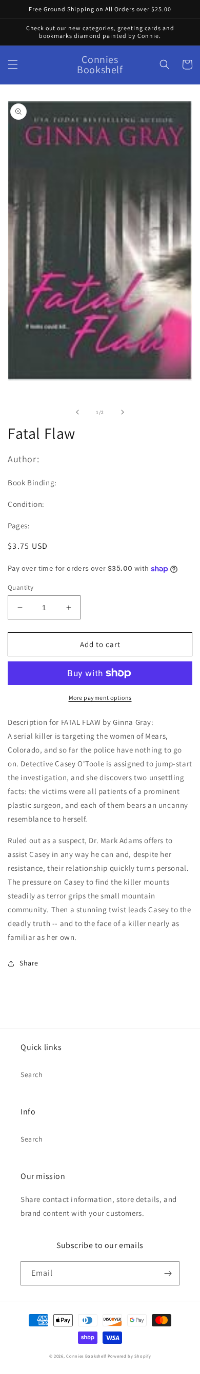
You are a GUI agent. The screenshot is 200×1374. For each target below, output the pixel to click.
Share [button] (28, 963)
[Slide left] (77, 412)
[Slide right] (122, 412)
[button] (13, 64)
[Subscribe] (167, 1273)
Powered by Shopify (129, 1356)
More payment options (100, 697)
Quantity (20, 587)
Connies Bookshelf (86, 1356)
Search (32, 1074)
